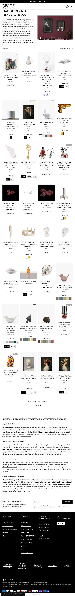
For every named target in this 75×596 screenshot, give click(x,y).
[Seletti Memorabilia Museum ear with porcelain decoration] (64, 232)
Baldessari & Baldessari (20, 484)
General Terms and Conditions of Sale (7, 566)
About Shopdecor (7, 522)
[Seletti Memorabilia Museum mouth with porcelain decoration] (10, 271)
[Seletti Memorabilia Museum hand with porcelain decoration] (64, 60)
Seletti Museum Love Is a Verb (49, 432)
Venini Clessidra (66, 430)
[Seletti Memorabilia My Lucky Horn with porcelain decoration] (10, 232)
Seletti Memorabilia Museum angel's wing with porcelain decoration (10, 165)
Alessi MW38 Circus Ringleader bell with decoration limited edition (46, 165)
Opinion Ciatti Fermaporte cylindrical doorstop (10, 124)
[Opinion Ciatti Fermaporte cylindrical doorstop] (10, 110)
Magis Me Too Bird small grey (28, 204)
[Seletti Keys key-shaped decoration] (28, 151)
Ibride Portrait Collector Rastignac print (28, 124)
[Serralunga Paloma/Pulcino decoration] (10, 314)
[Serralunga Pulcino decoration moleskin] (64, 273)
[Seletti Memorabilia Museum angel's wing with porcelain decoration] (10, 151)
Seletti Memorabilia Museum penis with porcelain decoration (46, 244)
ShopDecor (15, 582)
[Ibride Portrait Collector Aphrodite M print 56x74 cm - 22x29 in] (28, 362)
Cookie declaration (67, 566)
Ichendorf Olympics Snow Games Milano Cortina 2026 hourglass (46, 78)
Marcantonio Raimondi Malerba (55, 482)
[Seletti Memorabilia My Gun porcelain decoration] (64, 108)
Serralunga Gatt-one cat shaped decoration (28, 327)
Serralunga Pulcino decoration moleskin (64, 286)
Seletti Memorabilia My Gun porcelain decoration (64, 120)
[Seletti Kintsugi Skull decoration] (46, 271)
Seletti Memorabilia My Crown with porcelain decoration (28, 244)
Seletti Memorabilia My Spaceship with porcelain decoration (64, 205)
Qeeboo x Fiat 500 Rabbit (46, 123)
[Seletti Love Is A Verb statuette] (28, 271)
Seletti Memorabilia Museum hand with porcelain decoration (64, 73)
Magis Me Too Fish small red (10, 204)
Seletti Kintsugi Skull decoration (46, 282)
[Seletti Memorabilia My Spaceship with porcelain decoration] (64, 193)
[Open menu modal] (71, 6)
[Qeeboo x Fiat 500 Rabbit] (46, 110)
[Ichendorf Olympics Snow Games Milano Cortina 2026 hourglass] (46, 62)
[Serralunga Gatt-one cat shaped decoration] (28, 314)
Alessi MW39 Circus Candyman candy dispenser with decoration (64, 325)
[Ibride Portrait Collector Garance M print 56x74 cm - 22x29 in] (46, 362)
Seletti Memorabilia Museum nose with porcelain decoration (28, 73)
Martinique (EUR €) (9, 580)
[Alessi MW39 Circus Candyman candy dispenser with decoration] (64, 312)
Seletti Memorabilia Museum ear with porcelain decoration (64, 244)
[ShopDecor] (8, 6)
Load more (37, 406)
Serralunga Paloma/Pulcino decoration (10, 328)
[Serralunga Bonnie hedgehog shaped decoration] (46, 314)
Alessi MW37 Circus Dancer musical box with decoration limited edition (64, 165)
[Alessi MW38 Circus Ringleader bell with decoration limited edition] (46, 151)
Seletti (18, 464)
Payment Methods (7, 526)
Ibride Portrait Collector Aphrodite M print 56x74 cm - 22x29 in (28, 378)
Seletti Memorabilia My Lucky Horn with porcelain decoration (10, 244)
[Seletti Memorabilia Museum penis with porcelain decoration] (46, 232)
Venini (60, 484)
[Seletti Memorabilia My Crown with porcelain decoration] (28, 232)
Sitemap (4, 536)
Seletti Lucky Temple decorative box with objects (10, 77)
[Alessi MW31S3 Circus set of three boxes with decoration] (10, 360)
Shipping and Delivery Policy (37, 566)
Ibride (15, 447)
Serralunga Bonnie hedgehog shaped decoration (46, 328)
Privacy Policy (52, 566)
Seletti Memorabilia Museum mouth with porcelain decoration (10, 283)
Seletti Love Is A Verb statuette (28, 282)
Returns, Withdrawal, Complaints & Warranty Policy (22, 565)
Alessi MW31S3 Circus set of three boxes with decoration (10, 373)
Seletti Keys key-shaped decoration (28, 163)
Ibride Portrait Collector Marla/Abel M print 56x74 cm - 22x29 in (64, 378)
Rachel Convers (17, 452)
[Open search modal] (64, 6)
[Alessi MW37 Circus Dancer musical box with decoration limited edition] (64, 151)
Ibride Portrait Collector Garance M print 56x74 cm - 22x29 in (46, 378)
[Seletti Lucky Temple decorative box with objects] (10, 62)
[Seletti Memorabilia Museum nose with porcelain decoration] (28, 60)
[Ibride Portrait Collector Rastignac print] (28, 110)
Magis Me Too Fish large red (46, 204)
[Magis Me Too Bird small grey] (28, 193)
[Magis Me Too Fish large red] (46, 193)
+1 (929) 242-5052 (26, 539)
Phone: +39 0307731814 (28, 536)
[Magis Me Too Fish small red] (10, 193)
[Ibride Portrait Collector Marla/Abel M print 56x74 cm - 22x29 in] (64, 362)
